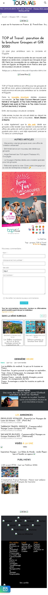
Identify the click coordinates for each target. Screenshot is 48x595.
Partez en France (13, 561)
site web (32, 124)
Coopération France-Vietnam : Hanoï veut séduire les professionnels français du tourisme (23, 481)
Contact (37, 544)
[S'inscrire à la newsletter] (5, 589)
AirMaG (12, 544)
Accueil (4, 17)
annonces (24, 415)
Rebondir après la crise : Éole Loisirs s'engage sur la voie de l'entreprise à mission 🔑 (24, 167)
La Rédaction (15, 70)
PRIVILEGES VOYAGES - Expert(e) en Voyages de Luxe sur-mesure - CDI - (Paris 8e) (23, 420)
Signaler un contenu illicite (27, 545)
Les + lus (9, 363)
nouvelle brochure (20, 97)
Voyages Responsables (14, 573)
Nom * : (5, 253)
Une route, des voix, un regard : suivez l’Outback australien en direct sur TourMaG (24, 394)
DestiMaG (13, 551)
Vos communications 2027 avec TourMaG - (24, 10)
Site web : (6, 268)
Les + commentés (20, 363)
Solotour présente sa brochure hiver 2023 (35, 340)
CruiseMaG (13, 550)
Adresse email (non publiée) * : (13, 260)
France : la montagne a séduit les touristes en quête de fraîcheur (22, 382)
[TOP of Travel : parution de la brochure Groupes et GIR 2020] (24, 173)
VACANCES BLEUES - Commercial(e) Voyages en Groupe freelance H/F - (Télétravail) (23, 435)
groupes (32, 242)
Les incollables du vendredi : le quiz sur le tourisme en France (22, 367)
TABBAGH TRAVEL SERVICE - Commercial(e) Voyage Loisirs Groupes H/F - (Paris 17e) (21, 427)
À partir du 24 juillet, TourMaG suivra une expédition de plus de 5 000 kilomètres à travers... (33, 399)
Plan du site (26, 548)
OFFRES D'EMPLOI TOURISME (11, 422)
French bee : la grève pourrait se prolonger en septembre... (24, 371)
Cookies (24, 551)
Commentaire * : (8, 275)
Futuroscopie (14, 553)
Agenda (37, 548)
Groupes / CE (14, 17)
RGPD (24, 550)
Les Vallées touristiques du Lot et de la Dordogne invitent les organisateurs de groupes (13, 342)
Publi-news (24, 460)
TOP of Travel (41, 242)
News (3, 363)
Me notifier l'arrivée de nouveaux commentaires (22, 298)
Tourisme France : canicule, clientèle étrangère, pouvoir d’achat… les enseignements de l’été (22, 378)
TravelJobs (13, 564)
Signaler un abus (8, 312)
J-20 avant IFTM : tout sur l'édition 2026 (19, 465)
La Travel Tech (15, 555)
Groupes (24, 17)
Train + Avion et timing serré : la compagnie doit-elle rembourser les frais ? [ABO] (21, 374)
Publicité (37, 546)
